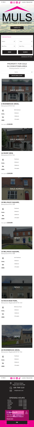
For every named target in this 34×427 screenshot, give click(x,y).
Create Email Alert (16, 75)
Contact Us (17, 27)
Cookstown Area (6, 37)
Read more (10, 418)
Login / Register (27, 2)
